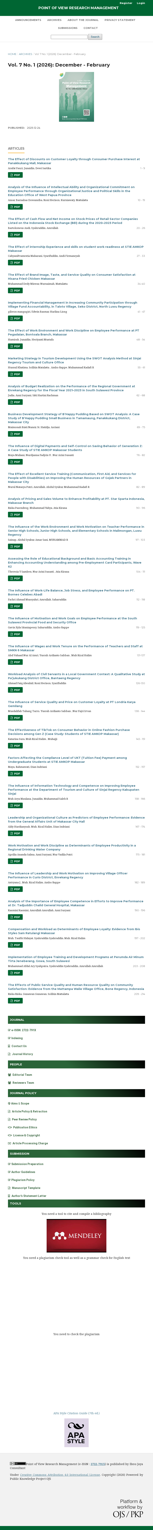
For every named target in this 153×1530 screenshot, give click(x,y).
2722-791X (98, 1464)
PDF (16, 175)
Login (141, 3)
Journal (17, 1020)
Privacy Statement (120, 20)
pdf (16, 234)
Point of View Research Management (78, 8)
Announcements (28, 20)
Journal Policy (23, 1093)
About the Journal (83, 20)
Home (12, 54)
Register (126, 3)
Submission (19, 1153)
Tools (15, 1203)
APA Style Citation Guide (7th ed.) (76, 1413)
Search (95, 36)
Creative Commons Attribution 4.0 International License (60, 1475)
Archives (54, 20)
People (16, 1064)
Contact (90, 27)
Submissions (67, 27)
